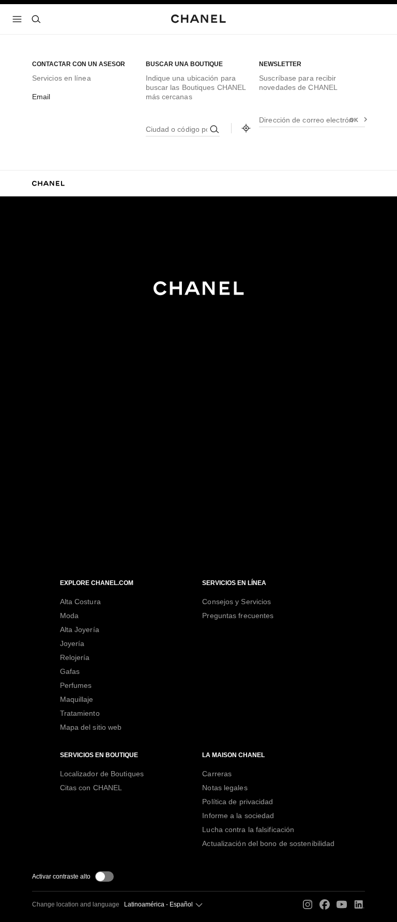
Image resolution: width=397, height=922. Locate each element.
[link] (246, 128)
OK (354, 120)
